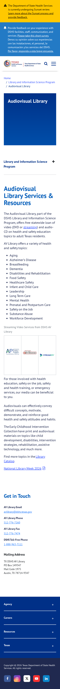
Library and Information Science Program (31, 82)
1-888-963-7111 (13, 544)
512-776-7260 (12, 522)
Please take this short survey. (33, 35)
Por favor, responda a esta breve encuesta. (30, 51)
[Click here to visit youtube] (36, 678)
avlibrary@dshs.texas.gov (18, 511)
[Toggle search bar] (45, 63)
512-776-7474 (12, 533)
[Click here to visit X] (27, 678)
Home (7, 78)
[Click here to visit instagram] (17, 678)
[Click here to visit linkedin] (46, 678)
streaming (30, 227)
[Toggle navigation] (52, 63)
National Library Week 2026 (22, 468)
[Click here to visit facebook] (7, 678)
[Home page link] (22, 63)
